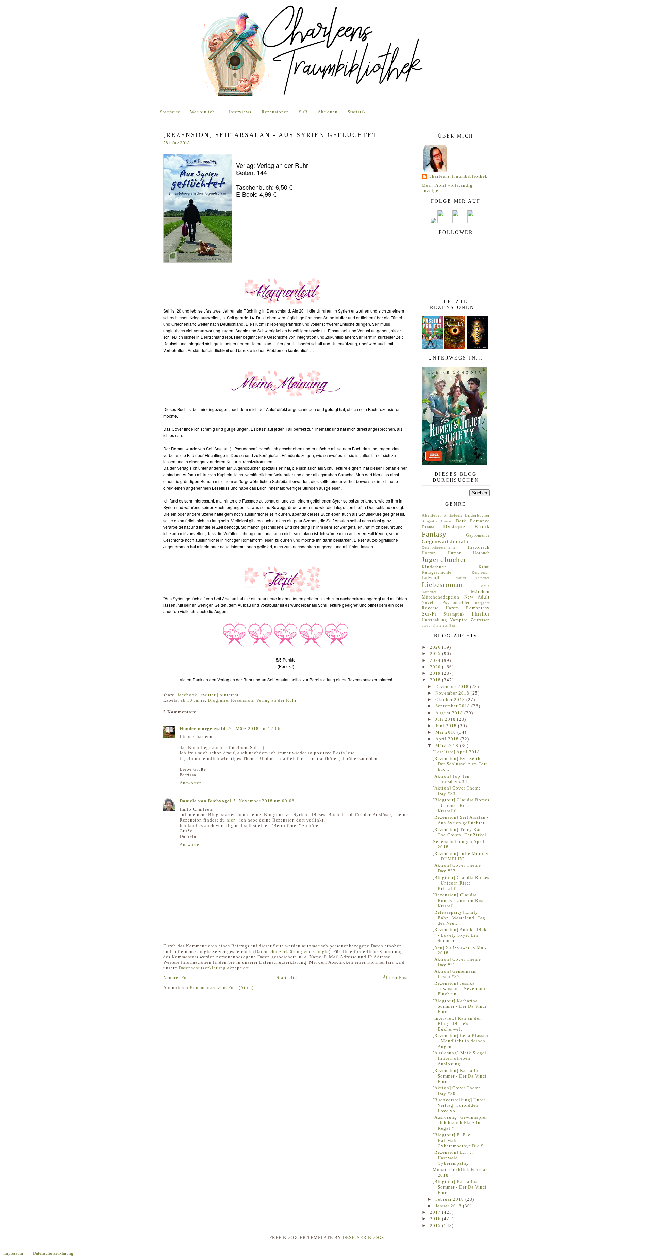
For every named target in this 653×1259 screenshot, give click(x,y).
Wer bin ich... (204, 111)
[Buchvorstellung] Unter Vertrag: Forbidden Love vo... (459, 1105)
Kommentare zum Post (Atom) (222, 987)
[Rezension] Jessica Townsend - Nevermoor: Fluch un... (461, 989)
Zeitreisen (480, 620)
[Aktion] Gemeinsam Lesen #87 (455, 974)
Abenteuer (431, 515)
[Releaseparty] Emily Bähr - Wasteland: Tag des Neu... (459, 918)
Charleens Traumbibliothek (458, 176)
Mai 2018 (446, 732)
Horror (428, 553)
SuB (303, 111)
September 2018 (453, 705)
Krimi (484, 567)
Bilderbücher (477, 515)
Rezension (242, 700)
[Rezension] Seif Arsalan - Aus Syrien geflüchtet (461, 820)
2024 (436, 660)
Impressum (13, 1253)
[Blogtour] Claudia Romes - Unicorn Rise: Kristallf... (461, 805)
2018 (436, 679)
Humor (454, 553)
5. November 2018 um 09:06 (264, 800)
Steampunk (454, 614)
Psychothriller (456, 603)
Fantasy (434, 534)
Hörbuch (481, 553)
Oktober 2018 (450, 699)
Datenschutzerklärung (202, 967)
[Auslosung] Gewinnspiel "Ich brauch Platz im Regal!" (460, 1123)
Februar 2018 (450, 1199)
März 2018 (447, 745)
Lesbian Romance (471, 578)
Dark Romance (473, 520)
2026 (436, 647)
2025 (436, 653)
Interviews (240, 111)
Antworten (191, 782)
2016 (436, 1218)
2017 (436, 1212)
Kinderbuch (434, 566)
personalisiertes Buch (440, 625)
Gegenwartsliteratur (446, 541)
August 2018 (449, 712)
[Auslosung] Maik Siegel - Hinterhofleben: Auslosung (461, 1058)
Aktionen (328, 111)
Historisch (479, 547)
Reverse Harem (440, 607)
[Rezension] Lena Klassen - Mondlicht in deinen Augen (460, 1041)
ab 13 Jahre (193, 700)
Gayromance (478, 535)
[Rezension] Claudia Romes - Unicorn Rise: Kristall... (459, 900)
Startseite (170, 111)
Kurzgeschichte (436, 572)
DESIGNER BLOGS (363, 1237)
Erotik (482, 526)
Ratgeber (482, 603)
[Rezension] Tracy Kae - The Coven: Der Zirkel (459, 832)
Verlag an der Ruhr (276, 700)
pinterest (229, 694)
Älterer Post (395, 977)
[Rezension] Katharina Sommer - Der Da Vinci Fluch (460, 1076)
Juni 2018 (446, 725)
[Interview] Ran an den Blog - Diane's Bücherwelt (457, 1024)
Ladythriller (433, 578)
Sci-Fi (429, 614)
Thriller (480, 614)
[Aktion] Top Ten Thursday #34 (451, 779)
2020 (436, 666)
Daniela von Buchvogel (205, 800)
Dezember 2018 (452, 686)
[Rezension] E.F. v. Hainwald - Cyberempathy (453, 1158)
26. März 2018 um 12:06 (254, 728)
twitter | (210, 694)
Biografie (218, 700)
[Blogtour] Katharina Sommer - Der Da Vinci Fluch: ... (460, 1006)
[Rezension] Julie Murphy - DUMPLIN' (461, 856)
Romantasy (478, 607)
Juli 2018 (446, 719)
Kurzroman (481, 572)
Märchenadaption (440, 597)
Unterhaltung (434, 620)
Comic (446, 521)
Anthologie (453, 515)
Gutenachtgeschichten (440, 547)
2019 (436, 673)
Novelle (429, 603)
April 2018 (447, 739)
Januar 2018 (449, 1205)
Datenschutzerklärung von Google (292, 951)
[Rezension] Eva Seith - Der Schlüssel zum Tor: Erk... (460, 764)
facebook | (189, 694)
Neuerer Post (176, 977)
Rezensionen (275, 111)
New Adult (477, 597)
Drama (428, 527)
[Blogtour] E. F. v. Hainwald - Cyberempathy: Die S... (460, 1140)
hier (231, 820)
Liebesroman (442, 584)
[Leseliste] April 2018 (456, 751)
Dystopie (454, 526)
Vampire (459, 619)
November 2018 (453, 693)
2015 (436, 1225)
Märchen (480, 591)
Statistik (357, 111)
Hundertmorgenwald (202, 728)
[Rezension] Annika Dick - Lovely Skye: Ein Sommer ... (460, 935)
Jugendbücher (444, 559)
